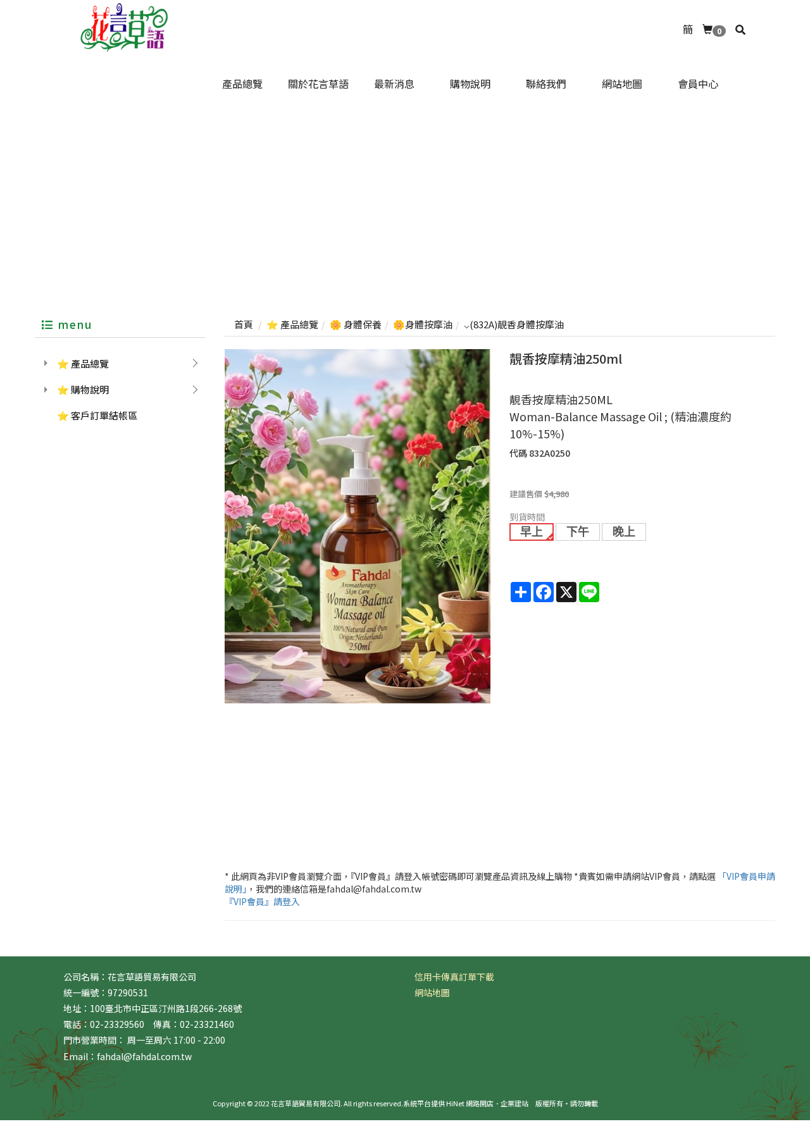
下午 (577, 532)
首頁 (243, 324)
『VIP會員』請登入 (262, 901)
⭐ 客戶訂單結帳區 (97, 415)
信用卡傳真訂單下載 (454, 976)
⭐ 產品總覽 (83, 363)
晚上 (624, 532)
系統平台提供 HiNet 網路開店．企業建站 (465, 1103)
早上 (531, 532)
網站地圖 (432, 992)
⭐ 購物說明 (83, 389)
